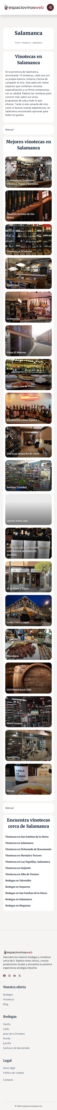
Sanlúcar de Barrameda (16, 1048)
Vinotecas (26, 42)
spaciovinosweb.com (32, 1106)
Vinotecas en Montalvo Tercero (23, 855)
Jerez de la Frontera (14, 1033)
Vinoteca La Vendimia (19, 251)
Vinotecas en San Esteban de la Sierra (27, 836)
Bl (4, 1004)
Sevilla (6, 1024)
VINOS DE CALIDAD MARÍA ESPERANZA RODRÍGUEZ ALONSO (23, 551)
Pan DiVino (13, 757)
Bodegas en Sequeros (17, 886)
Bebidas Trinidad (17, 487)
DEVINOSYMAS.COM (19, 689)
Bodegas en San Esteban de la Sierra (26, 893)
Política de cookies (13, 1072)
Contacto (8, 1079)
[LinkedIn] (14, 975)
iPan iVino (13, 285)
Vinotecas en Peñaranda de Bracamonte (28, 849)
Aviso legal (9, 1068)
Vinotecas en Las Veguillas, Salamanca (27, 861)
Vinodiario (13, 656)
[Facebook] (4, 975)
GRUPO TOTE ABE (17, 521)
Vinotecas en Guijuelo (18, 868)
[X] (19, 975)
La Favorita (13, 318)
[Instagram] (9, 975)
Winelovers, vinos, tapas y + (23, 420)
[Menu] (50, 7)
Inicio (17, 42)
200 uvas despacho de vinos (23, 453)
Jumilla (7, 1043)
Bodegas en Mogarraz (18, 905)
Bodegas (8, 994)
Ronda (6, 1038)
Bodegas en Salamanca (18, 899)
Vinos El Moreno (16, 352)
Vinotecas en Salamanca (19, 843)
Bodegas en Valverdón (18, 880)
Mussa (10, 790)
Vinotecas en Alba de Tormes (22, 874)
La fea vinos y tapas (18, 622)
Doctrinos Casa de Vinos (21, 386)
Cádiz (6, 1029)
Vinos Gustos (14, 723)
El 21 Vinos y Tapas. (18, 588)
